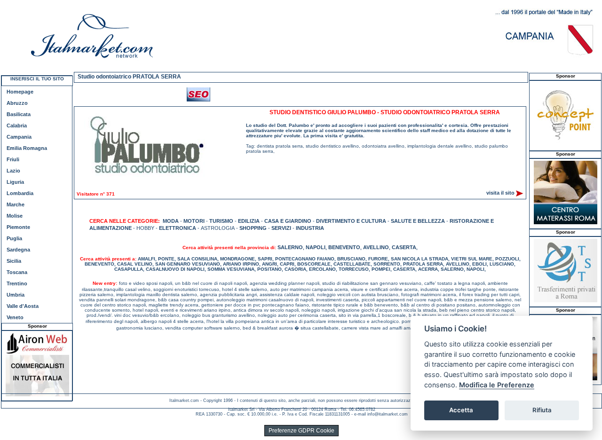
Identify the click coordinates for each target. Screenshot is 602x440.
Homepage (20, 91)
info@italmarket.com (387, 414)
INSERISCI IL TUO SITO (37, 78)
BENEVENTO (344, 247)
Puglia (14, 238)
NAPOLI (315, 247)
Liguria (15, 182)
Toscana (17, 272)
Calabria (17, 125)
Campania (19, 137)
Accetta (461, 410)
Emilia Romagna (27, 148)
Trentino (17, 283)
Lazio (13, 170)
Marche (15, 204)
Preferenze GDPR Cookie (301, 430)
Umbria (15, 295)
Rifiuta (542, 410)
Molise (15, 216)
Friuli (13, 159)
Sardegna (18, 249)
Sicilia (14, 261)
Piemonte (18, 227)
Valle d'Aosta (23, 306)
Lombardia (20, 193)
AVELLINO (376, 247)
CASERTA (404, 247)
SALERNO (290, 247)
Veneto (15, 317)
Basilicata (19, 114)
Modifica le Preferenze (496, 385)
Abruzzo (17, 103)
